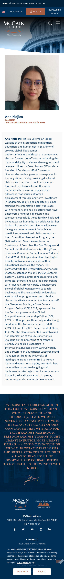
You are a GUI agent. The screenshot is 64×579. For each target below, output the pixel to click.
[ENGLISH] (3, 11)
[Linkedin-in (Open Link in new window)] (49, 529)
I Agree (41, 571)
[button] (50, 23)
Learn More (24, 570)
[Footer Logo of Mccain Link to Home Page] (20, 504)
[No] (59, 561)
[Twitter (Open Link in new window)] (23, 529)
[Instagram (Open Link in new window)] (41, 529)
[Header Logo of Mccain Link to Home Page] (14, 28)
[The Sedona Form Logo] (43, 504)
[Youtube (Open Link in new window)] (32, 529)
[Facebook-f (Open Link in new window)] (14, 529)
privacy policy (23, 562)
